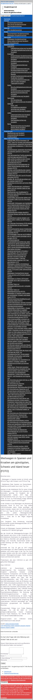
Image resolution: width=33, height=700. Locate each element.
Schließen (4, 698)
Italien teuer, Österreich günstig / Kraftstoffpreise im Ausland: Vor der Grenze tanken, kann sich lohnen (18, 369)
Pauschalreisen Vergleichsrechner (18, 34)
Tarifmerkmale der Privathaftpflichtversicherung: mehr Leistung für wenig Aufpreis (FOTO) (18, 242)
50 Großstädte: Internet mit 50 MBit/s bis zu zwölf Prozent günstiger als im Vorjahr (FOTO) (19, 236)
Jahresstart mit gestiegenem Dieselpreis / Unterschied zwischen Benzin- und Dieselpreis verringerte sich (18, 375)
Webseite (4, 660)
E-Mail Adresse (6, 658)
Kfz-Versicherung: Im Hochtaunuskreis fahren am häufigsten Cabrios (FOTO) (19, 423)
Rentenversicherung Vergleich (20, 126)
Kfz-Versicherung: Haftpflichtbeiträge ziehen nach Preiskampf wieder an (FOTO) (19, 409)
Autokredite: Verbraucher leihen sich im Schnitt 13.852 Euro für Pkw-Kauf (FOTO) (19, 199)
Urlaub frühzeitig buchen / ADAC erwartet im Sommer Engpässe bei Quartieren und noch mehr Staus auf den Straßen (19, 449)
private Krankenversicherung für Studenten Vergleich (21, 77)
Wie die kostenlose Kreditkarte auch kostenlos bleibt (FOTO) (18, 300)
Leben (9, 113)
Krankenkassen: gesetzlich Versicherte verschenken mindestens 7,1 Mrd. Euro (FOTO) (19, 146)
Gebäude (10, 104)
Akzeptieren (4, 682)
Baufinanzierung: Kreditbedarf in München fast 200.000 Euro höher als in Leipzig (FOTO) (19, 194)
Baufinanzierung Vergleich (15, 133)
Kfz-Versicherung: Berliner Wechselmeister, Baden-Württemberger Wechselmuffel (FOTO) (19, 385)
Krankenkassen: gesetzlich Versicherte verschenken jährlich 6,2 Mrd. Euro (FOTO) (19, 151)
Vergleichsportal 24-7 (18, 16)
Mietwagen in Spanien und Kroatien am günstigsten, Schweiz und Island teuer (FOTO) (18, 295)
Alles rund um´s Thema (11, 139)
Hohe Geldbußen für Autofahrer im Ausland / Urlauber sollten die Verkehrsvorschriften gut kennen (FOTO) (18, 362)
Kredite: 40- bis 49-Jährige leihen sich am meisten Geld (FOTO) (19, 180)
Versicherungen (9, 45)
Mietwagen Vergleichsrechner (16, 35)
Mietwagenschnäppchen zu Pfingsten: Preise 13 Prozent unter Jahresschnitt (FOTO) (19, 269)
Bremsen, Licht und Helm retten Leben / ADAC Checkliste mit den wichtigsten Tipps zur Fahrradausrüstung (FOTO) (19, 330)
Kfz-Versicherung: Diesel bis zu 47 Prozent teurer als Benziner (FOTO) (18, 390)
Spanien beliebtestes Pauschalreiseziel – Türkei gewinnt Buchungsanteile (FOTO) (19, 442)
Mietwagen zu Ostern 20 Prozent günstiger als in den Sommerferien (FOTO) (18, 280)
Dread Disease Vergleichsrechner (21, 56)
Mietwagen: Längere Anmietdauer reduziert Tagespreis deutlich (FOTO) (19, 265)
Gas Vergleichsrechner (14, 26)
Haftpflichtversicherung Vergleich (21, 48)
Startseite (7, 19)
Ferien (6, 32)
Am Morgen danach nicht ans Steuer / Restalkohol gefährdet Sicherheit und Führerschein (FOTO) (19, 347)
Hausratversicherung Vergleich (21, 111)
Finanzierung (8, 131)
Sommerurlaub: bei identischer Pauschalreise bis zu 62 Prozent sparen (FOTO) (17, 431)
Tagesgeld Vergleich (17, 83)
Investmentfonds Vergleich (16, 135)
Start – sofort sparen (14, 454)
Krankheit (10, 54)
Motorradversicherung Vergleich (17, 41)
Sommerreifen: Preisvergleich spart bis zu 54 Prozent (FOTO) (19, 427)
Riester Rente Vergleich (18, 128)
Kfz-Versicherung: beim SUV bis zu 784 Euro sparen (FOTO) (19, 381)
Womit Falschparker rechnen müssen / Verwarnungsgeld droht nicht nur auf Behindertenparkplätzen (19, 304)
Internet (6, 28)
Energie (6, 21)
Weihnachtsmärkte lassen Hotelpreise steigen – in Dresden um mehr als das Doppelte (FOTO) (19, 231)
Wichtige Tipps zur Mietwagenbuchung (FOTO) (16, 290)
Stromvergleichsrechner (15, 23)
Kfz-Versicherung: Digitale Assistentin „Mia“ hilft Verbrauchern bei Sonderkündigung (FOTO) (19, 394)
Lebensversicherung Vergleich (20, 115)
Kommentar (5, 654)
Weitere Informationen (18, 680)
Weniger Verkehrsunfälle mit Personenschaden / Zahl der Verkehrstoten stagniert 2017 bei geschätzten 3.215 (18, 259)
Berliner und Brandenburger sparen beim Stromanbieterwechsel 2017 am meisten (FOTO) (19, 172)
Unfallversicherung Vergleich (20, 96)
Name (3, 656)
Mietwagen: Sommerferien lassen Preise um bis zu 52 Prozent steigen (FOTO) (18, 275)
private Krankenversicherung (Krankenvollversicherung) (20, 69)
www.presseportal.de (12, 624)
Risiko (9, 85)
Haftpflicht (10, 46)
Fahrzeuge (7, 37)
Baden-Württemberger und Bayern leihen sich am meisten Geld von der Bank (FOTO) (18, 188)
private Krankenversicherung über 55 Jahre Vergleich (20, 80)
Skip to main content (7, 2)
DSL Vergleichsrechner (14, 30)
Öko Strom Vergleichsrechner (16, 24)
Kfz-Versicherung (13, 43)
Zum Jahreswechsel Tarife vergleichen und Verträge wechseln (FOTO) (19, 156)
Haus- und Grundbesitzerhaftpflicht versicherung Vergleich (18, 107)
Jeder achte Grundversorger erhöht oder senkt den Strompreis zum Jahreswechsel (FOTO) (18, 161)
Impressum (7, 671)
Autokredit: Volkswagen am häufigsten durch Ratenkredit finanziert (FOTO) (19, 204)
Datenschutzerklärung (11, 673)
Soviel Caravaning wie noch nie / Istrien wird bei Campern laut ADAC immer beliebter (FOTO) (19, 437)
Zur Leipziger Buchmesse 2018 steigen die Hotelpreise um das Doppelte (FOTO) (19, 225)
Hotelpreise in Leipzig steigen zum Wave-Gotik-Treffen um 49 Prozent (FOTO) (18, 219)
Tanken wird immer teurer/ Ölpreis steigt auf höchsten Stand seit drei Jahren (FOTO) (18, 208)
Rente (9, 124)
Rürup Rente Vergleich (18, 129)
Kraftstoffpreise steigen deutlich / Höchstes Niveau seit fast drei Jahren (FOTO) (19, 214)
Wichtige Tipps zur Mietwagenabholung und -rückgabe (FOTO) (18, 286)
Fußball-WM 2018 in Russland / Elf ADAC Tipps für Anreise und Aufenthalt (19, 141)
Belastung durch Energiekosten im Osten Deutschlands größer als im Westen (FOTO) (18, 166)
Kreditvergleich (12, 137)
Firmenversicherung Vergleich (20, 91)
